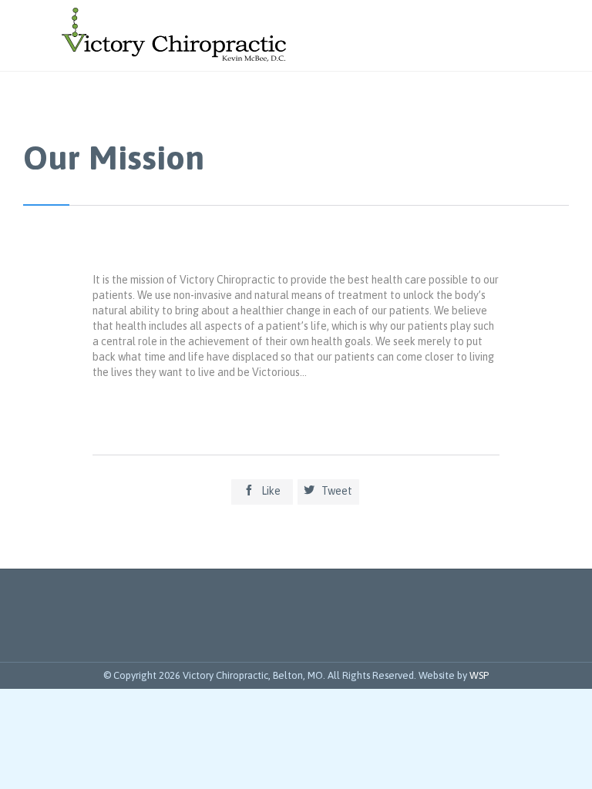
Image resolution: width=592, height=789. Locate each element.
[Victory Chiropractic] (174, 35)
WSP (479, 675)
